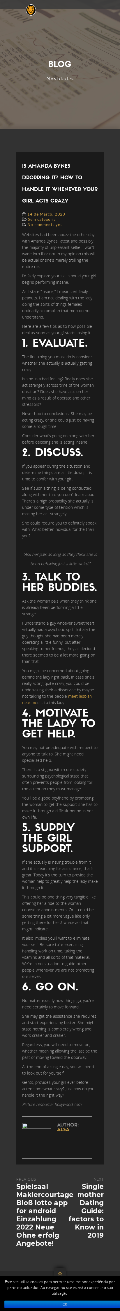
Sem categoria (42, 219)
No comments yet (45, 224)
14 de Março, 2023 (46, 214)
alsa (63, 1130)
